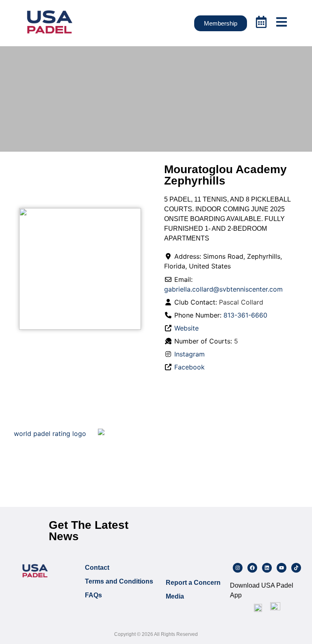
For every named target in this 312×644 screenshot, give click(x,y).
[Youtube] (281, 568)
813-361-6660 (245, 315)
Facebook (189, 367)
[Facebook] (252, 568)
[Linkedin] (267, 568)
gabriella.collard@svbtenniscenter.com (223, 289)
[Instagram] (238, 568)
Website (186, 328)
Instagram (189, 354)
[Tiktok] (296, 568)
